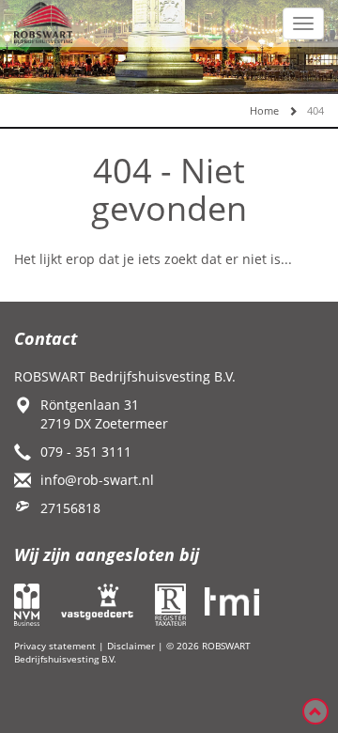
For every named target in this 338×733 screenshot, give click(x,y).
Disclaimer (131, 645)
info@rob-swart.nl (97, 480)
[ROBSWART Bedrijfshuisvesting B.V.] (43, 20)
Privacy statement (55, 645)
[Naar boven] (315, 711)
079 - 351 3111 (85, 451)
